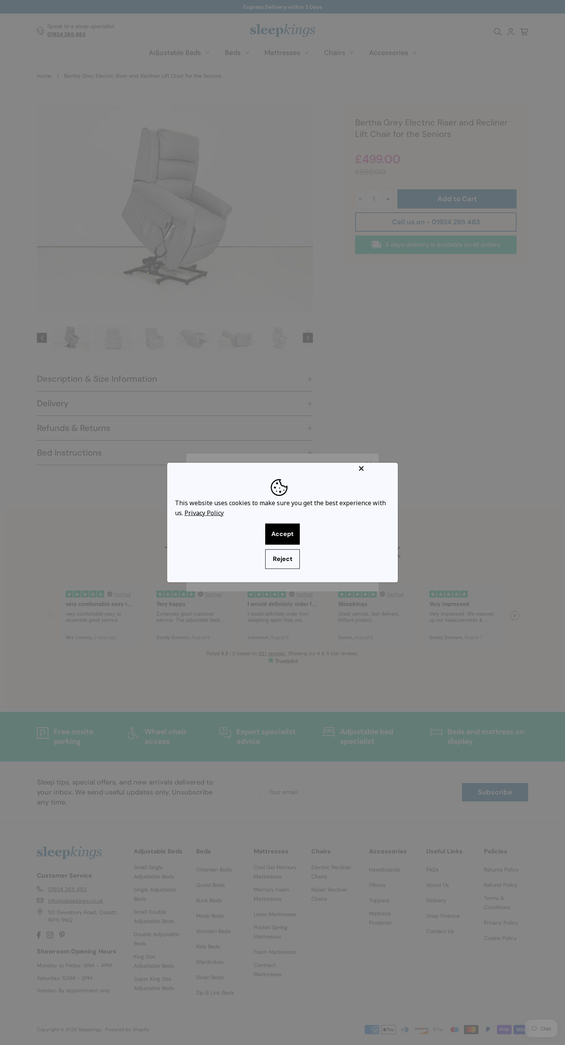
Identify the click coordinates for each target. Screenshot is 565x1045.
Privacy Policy (204, 512)
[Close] (376, 468)
